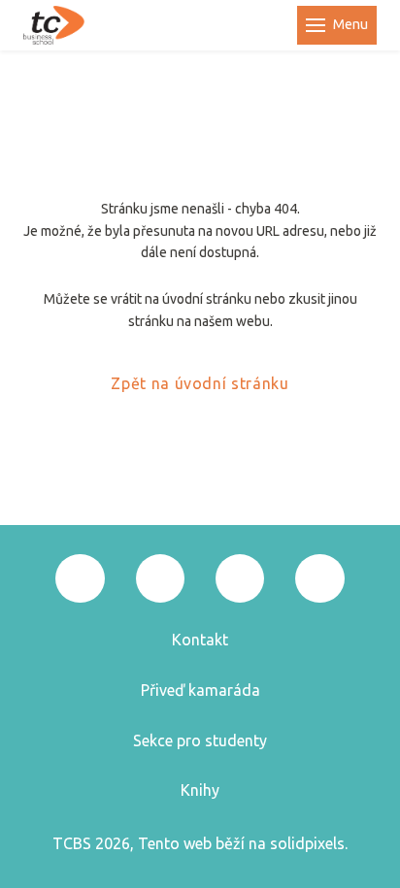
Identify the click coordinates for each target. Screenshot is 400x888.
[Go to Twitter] (240, 578)
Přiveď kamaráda (200, 690)
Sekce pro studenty (200, 740)
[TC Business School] (53, 25)
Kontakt (200, 639)
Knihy (200, 790)
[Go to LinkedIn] (319, 578)
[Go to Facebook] (79, 578)
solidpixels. (309, 843)
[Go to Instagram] (160, 578)
